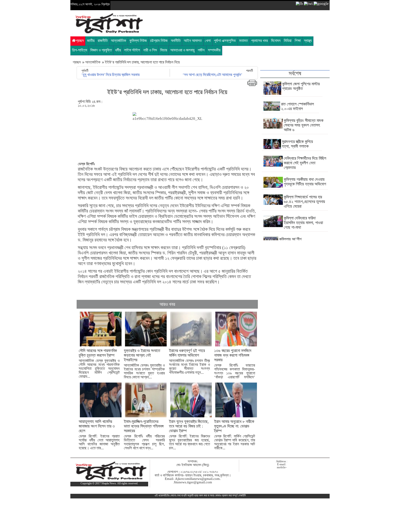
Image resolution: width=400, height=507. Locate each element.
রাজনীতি (103, 40)
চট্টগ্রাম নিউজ (159, 40)
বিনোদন (276, 40)
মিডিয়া (287, 40)
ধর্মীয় (118, 50)
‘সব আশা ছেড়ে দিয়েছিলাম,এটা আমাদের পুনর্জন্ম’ (212, 75)
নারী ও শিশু (150, 50)
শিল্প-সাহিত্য (79, 50)
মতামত (243, 40)
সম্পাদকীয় (214, 50)
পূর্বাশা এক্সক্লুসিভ (225, 40)
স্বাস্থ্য (308, 40)
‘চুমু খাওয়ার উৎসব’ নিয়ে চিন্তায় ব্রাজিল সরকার (110, 75)
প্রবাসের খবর (259, 40)
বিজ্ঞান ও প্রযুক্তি (101, 50)
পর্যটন (201, 50)
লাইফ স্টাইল (132, 50)
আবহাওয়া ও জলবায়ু (182, 50)
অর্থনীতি (176, 40)
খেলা (208, 40)
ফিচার (163, 50)
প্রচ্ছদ (80, 40)
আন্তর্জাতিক (118, 40)
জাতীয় (90, 40)
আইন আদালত (193, 40)
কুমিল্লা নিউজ (138, 40)
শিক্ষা (298, 40)
